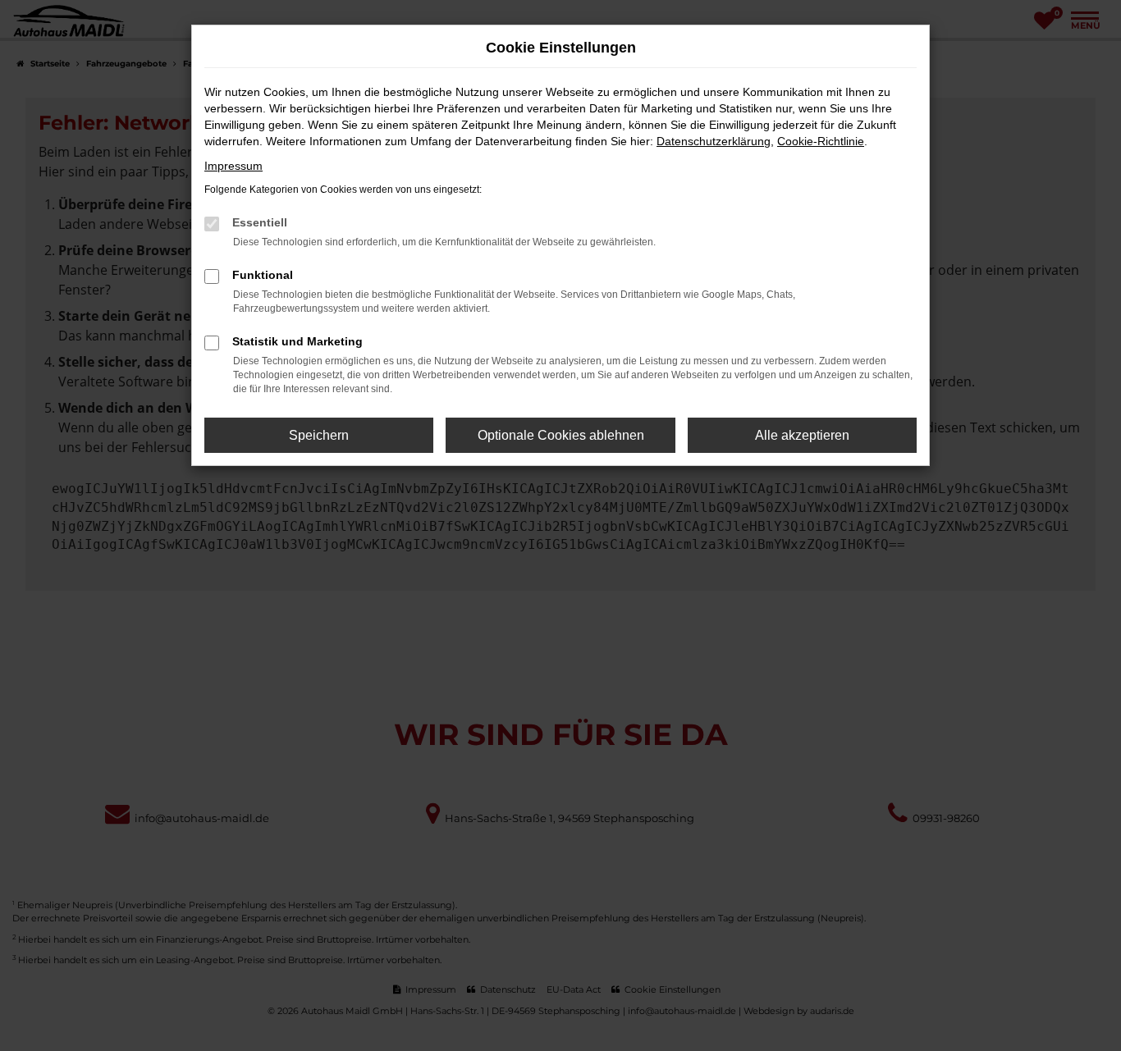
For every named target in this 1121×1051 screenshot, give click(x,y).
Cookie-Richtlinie (820, 141)
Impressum (233, 165)
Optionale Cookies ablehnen (561, 435)
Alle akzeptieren (802, 435)
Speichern (319, 435)
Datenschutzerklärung (714, 141)
